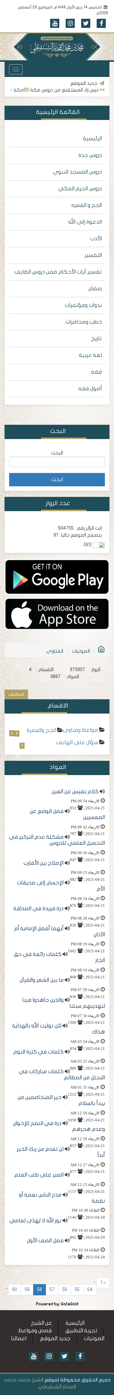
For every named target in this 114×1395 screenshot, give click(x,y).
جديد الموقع (55, 1338)
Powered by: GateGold (57, 1304)
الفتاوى (55, 651)
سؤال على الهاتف (77, 742)
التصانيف (16, 694)
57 (52, 1289)
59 (27, 1289)
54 (90, 1289)
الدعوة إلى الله (85, 222)
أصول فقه (90, 388)
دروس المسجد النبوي (77, 172)
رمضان (95, 288)
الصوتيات (81, 651)
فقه (96, 372)
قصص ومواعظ (35, 1330)
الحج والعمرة (41, 730)
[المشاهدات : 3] (57, 613)
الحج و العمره (86, 205)
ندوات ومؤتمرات (83, 305)
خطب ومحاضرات (83, 322)
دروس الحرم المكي (80, 188)
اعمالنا (18, 1338)
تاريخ (96, 338)
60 (14, 1289)
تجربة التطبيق (81, 1330)
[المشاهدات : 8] (57, 576)
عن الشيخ (41, 1323)
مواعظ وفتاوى (80, 730)
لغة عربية (90, 355)
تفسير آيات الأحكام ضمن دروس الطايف (58, 272)
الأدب (96, 238)
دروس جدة (90, 155)
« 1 (103, 1282)
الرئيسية (92, 138)
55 (77, 1289)
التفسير (93, 255)
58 (39, 1289)
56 (64, 1289)
